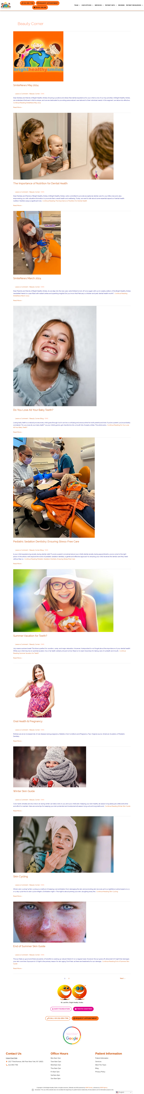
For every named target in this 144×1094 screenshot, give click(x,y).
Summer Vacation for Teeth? (30, 635)
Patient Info (110, 5)
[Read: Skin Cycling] (63, 844)
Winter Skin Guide (24, 791)
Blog (42, 418)
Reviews (121, 5)
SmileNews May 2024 (25, 85)
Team (76, 5)
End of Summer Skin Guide (29, 946)
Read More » (17, 107)
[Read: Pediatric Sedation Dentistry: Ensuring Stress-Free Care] (54, 487)
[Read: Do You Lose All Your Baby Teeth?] (54, 356)
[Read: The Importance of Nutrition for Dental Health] (63, 146)
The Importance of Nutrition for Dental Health (40, 183)
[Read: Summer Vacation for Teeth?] (63, 600)
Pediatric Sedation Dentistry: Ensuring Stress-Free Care (46, 541)
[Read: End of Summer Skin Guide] (49, 922)
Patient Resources (133, 5)
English (121, 1092)
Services (98, 5)
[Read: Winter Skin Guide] (49, 767)
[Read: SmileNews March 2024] (37, 243)
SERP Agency (103, 1087)
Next (122, 978)
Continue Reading (27, 103)
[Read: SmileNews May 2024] (38, 56)
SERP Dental (88, 1087)
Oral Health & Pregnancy (27, 721)
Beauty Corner (35, 94)
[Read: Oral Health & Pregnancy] (38, 690)
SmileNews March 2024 (27, 278)
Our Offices (86, 5)
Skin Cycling (20, 876)
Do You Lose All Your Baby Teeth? (33, 409)
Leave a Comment (21, 94)
